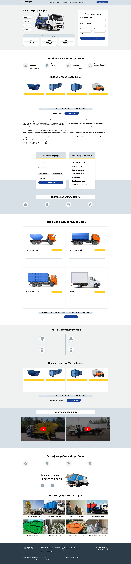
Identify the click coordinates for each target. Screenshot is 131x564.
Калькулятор (27, 21)
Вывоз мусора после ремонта (98, 535)
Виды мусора (27, 29)
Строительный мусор (78, 173)
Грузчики (65, 2)
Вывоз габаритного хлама (79, 184)
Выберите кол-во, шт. (99, 28)
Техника (26, 25)
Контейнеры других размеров (56, 400)
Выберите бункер (84, 28)
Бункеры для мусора (78, 170)
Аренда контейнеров (33, 535)
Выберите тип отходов (85, 23)
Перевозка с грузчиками (76, 516)
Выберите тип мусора (43, 167)
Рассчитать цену (93, 38)
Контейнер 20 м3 (75, 250)
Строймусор (58, 2)
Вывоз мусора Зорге (45, 551)
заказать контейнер (69, 559)
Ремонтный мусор (73, 2)
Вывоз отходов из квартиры (80, 177)
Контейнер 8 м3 (32, 250)
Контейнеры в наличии (78, 162)
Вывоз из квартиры (55, 535)
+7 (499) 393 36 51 (102, 2)
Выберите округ (42, 162)
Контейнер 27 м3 (32, 291)
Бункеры (81, 2)
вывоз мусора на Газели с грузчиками (73, 557)
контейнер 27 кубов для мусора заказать (51, 559)
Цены (25, 17)
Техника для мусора (56, 113)
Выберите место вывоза (86, 17)
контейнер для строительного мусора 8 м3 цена (31, 557)
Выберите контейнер (43, 173)
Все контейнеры (50, 2)
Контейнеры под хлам (54, 516)
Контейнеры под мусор (78, 181)
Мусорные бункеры (98, 516)
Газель (71, 291)
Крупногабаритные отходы (76, 535)
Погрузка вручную (77, 166)
